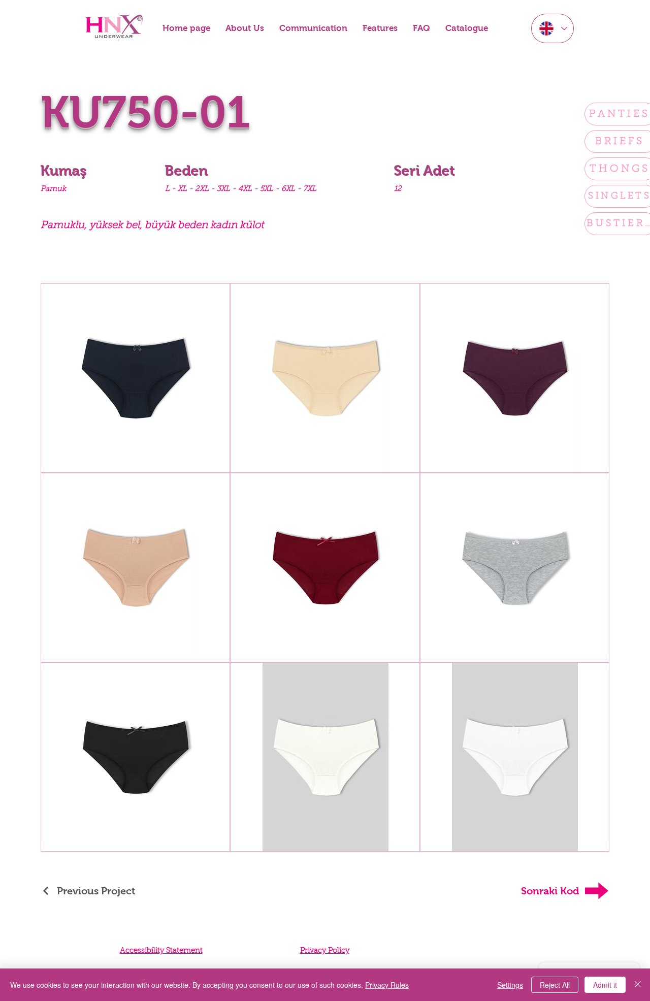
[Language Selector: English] (552, 28)
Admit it (605, 985)
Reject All (555, 985)
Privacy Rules (387, 985)
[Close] (638, 985)
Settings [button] (510, 985)
